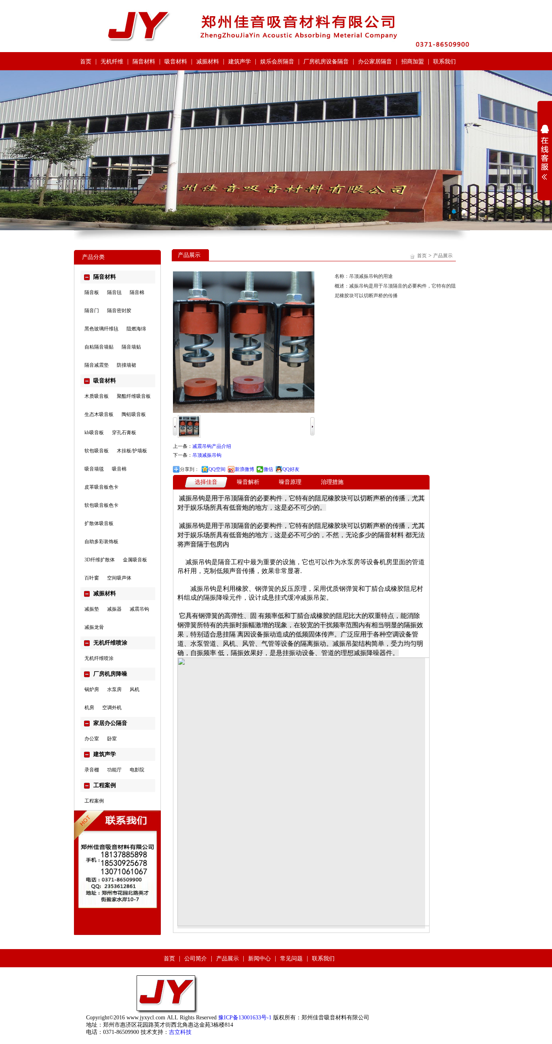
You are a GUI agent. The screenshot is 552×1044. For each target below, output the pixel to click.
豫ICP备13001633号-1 (245, 1018)
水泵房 (114, 689)
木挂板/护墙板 (132, 451)
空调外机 (112, 707)
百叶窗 (91, 578)
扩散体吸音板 (99, 523)
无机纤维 (112, 62)
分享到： (189, 469)
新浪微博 (244, 469)
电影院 (137, 770)
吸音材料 (175, 62)
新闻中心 (259, 959)
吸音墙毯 (94, 469)
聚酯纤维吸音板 (134, 396)
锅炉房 (91, 689)
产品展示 (443, 255)
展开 (544, 152)
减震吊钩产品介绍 (211, 446)
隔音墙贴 (131, 347)
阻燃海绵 (136, 329)
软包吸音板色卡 (101, 505)
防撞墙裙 (126, 365)
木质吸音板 (96, 396)
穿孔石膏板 (124, 432)
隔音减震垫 (96, 365)
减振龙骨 (94, 627)
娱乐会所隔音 (277, 62)
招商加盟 (412, 62)
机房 (89, 707)
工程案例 (94, 801)
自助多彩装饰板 (101, 541)
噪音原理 (290, 482)
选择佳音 (206, 482)
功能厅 (114, 770)
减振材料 (207, 62)
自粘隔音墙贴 (99, 347)
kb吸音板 (94, 432)
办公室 (91, 739)
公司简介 (195, 959)
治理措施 (332, 482)
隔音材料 (144, 62)
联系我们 (444, 62)
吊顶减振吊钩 (206, 455)
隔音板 (91, 292)
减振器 (114, 609)
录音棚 (91, 770)
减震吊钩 (139, 609)
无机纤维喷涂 (99, 658)
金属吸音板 (135, 560)
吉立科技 (180, 1032)
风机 (134, 689)
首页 (85, 62)
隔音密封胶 (119, 310)
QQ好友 (290, 469)
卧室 (112, 739)
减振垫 (91, 609)
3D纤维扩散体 (99, 560)
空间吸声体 (119, 578)
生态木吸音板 (99, 414)
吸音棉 (119, 469)
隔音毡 (114, 292)
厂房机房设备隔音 (326, 62)
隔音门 (91, 310)
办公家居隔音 (375, 62)
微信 (268, 469)
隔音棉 (137, 292)
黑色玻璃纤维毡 (101, 329)
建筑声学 (239, 62)
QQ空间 (217, 469)
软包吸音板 (96, 451)
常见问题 (291, 959)
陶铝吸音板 (134, 414)
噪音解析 (248, 482)
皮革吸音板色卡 (101, 487)
